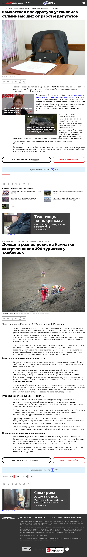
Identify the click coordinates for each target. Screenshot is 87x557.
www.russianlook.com (9, 76)
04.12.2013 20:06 (7, 8)
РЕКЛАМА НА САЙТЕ (26, 517)
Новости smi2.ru (9, 235)
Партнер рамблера (39, 549)
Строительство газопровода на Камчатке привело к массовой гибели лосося (25, 199)
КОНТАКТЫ (52, 517)
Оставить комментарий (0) (69, 160)
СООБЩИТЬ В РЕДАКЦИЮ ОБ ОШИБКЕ (69, 517)
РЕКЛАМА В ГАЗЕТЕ (40, 517)
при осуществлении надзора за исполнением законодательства (60, 96)
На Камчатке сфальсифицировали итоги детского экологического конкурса (66, 199)
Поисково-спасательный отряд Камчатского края (32, 313)
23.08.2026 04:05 (7, 241)
